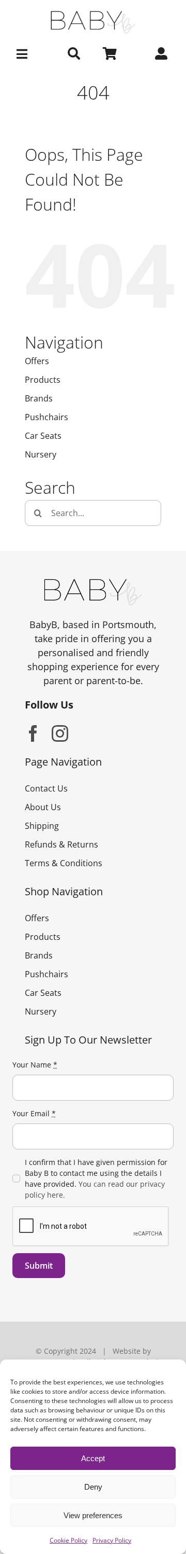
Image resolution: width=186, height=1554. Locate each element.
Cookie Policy (68, 1540)
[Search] (74, 54)
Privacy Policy (111, 1540)
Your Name (34, 1065)
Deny (93, 1486)
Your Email (34, 1113)
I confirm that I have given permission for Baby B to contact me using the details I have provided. (96, 1178)
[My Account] (161, 54)
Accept (93, 1458)
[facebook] (33, 733)
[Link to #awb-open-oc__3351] (23, 54)
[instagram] (60, 733)
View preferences (93, 1515)
